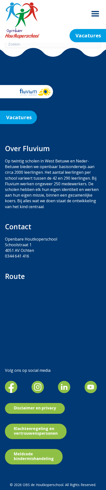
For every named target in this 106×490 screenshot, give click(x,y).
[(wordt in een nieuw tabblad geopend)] (11, 386)
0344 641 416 (17, 256)
